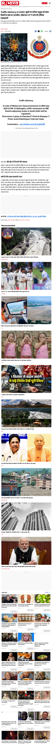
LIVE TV (45, 3)
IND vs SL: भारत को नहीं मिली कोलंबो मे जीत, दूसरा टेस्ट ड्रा (15, 291)
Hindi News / (3, 6)
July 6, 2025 (35, 128)
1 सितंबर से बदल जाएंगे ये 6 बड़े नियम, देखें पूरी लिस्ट (12, 394)
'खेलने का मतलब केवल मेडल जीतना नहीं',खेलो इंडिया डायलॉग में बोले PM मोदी (18, 566)
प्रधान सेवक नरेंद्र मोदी (5, 568)
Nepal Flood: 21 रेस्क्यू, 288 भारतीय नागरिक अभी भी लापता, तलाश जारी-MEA (19, 257)
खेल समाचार (3, 293)
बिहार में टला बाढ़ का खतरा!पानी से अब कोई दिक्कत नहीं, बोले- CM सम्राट (17, 326)
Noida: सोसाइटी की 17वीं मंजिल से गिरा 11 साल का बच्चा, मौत (15, 532)
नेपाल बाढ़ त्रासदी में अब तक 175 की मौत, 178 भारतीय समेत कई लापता (17, 498)
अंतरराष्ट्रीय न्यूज (4, 259)
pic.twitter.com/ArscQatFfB (32, 124)
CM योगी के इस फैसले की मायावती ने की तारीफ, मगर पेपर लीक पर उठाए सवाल (18, 463)
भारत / (7, 6)
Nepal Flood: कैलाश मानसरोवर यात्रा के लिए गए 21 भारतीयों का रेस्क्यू (17, 429)
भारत (2, 31)
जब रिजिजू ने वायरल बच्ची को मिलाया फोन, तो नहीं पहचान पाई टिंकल (16, 360)
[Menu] (49, 3)
